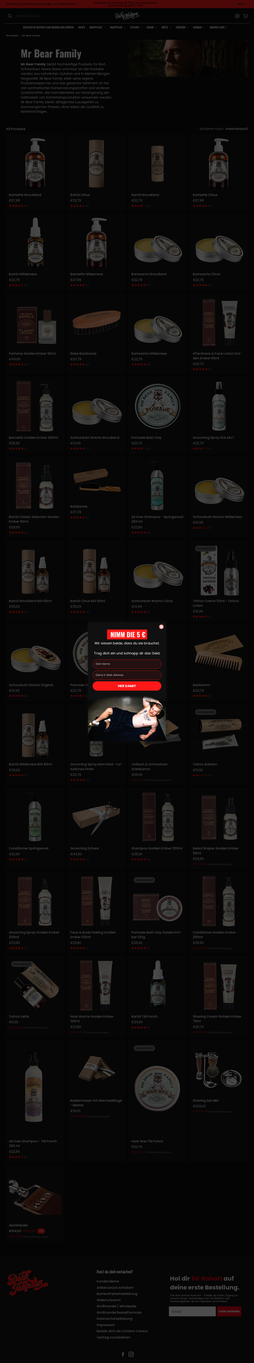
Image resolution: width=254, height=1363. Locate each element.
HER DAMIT (127, 686)
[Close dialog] (161, 627)
